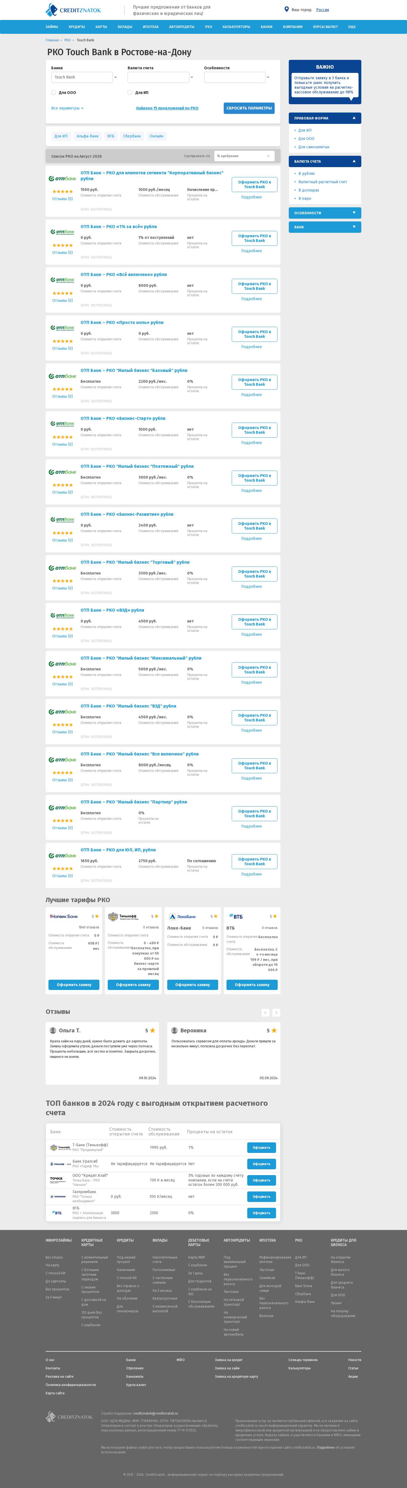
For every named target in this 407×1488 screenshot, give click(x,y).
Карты (101, 27)
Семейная (267, 1278)
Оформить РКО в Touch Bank (254, 184)
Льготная (266, 1270)
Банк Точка (303, 1286)
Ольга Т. (70, 1030)
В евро (304, 198)
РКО (208, 27)
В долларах (308, 190)
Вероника (194, 1030)
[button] (244, 156)
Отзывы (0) (62, 198)
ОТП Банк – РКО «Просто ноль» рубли (122, 322)
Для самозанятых (313, 147)
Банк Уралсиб (85, 1161)
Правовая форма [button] (311, 118)
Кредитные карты (92, 1242)
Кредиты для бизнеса (343, 1242)
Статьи (353, 1368)
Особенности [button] (307, 213)
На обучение (127, 1298)
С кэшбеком (90, 1325)
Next (275, 1011)
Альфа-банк (88, 136)
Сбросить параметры (249, 108)
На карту (52, 1265)
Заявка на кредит (229, 1360)
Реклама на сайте (60, 1377)
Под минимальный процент (235, 1262)
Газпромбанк (84, 1192)
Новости (354, 1360)
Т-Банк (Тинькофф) (90, 1145)
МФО (181, 1360)
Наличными (126, 1270)
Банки (266, 27)
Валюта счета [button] (307, 161)
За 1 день (195, 1273)
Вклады (125, 27)
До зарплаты (56, 1281)
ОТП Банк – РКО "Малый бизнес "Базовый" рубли (134, 370)
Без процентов (57, 1289)
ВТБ (110, 136)
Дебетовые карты (198, 1242)
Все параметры (66, 108)
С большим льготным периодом (90, 1274)
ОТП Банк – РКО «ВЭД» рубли (112, 610)
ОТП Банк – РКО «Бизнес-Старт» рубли (123, 418)
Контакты (53, 1368)
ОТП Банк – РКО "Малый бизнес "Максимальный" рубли (141, 658)
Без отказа (54, 1257)
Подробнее (326, 1447)
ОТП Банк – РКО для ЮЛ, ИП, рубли (118, 850)
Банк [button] (299, 227)
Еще (352, 27)
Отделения (134, 1368)
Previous (264, 1011)
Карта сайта (55, 1393)
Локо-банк (179, 928)
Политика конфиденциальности (71, 1385)
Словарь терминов (303, 1360)
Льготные (231, 1292)
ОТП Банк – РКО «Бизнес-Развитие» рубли (127, 514)
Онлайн (156, 136)
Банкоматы (134, 1377)
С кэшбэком (197, 1265)
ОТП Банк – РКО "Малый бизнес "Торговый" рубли (135, 562)
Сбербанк (132, 136)
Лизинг (336, 1303)
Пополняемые (164, 1270)
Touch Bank (65, 77)
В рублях (306, 173)
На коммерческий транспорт (235, 1317)
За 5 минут (54, 1297)
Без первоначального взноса (238, 1279)
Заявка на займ (227, 1368)
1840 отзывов (89, 927)
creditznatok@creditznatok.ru (155, 1413)
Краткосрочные (165, 1298)
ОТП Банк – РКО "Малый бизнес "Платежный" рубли (137, 466)
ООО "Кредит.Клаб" (90, 1175)
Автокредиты (181, 27)
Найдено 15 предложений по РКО (167, 108)
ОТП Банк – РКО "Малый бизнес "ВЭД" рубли (128, 706)
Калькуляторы (236, 27)
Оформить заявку (74, 984)
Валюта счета (140, 68)
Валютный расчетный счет (322, 182)
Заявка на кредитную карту (236, 1377)
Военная (266, 1316)
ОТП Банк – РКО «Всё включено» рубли (124, 274)
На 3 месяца (162, 1291)
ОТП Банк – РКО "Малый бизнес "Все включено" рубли (140, 754)
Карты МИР (196, 1257)
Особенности (217, 68)
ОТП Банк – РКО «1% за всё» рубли (119, 226)
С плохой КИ (55, 1273)
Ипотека (151, 27)
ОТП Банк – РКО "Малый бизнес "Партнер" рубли (134, 802)
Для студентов (200, 1281)
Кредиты (77, 27)
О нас (50, 1360)
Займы (52, 27)
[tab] (325, 118)
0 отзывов (151, 927)
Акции (353, 1377)
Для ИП (141, 92)
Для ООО (67, 92)
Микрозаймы (59, 1240)
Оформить (262, 1148)
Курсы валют (325, 27)
